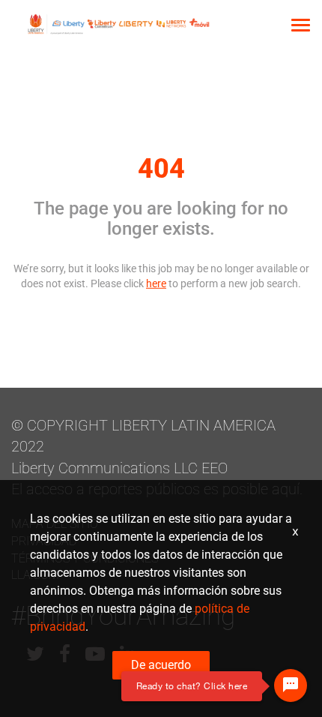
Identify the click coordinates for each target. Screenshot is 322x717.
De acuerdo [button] (161, 665)
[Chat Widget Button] (290, 685)
